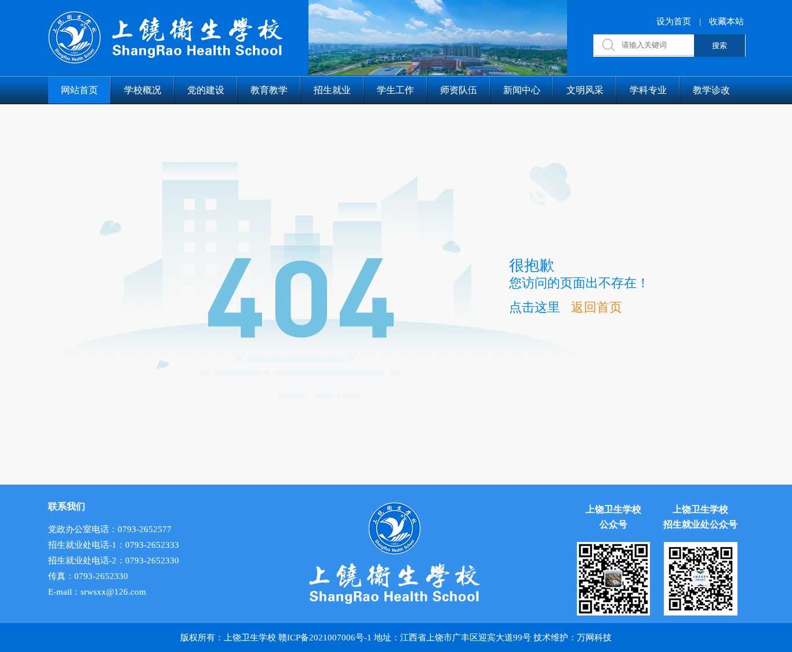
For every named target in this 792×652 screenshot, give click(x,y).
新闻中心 (521, 90)
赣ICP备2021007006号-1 (325, 637)
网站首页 (79, 90)
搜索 (719, 45)
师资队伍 (458, 90)
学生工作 (395, 90)
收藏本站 (726, 21)
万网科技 (594, 637)
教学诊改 (711, 90)
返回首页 (596, 307)
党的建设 (205, 90)
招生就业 (332, 90)
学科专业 (648, 90)
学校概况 (142, 90)
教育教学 (269, 90)
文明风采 (585, 90)
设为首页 (673, 21)
